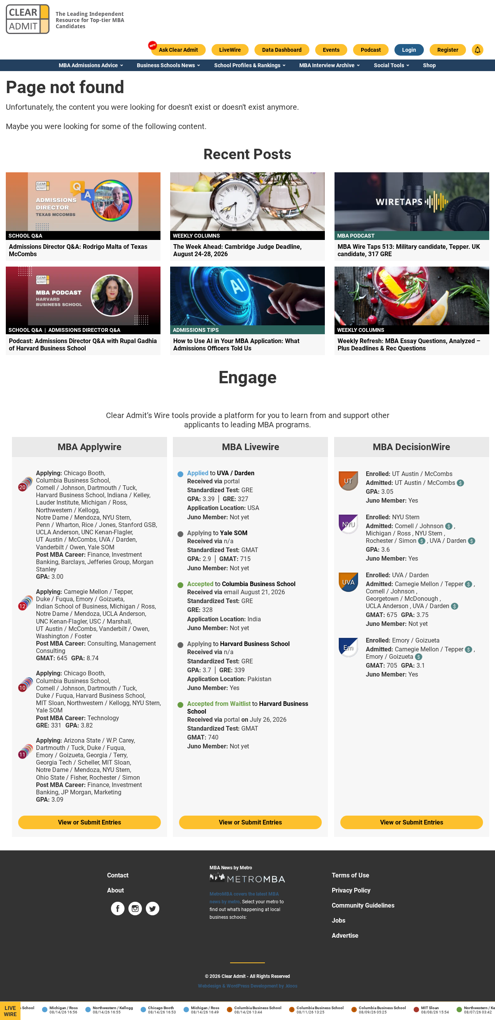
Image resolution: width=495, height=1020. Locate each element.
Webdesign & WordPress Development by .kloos (247, 986)
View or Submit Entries (89, 822)
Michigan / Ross (56, 1008)
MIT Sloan (423, 1008)
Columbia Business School (250, 1008)
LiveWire (10, 1011)
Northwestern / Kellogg (105, 1008)
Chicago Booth (154, 1008)
